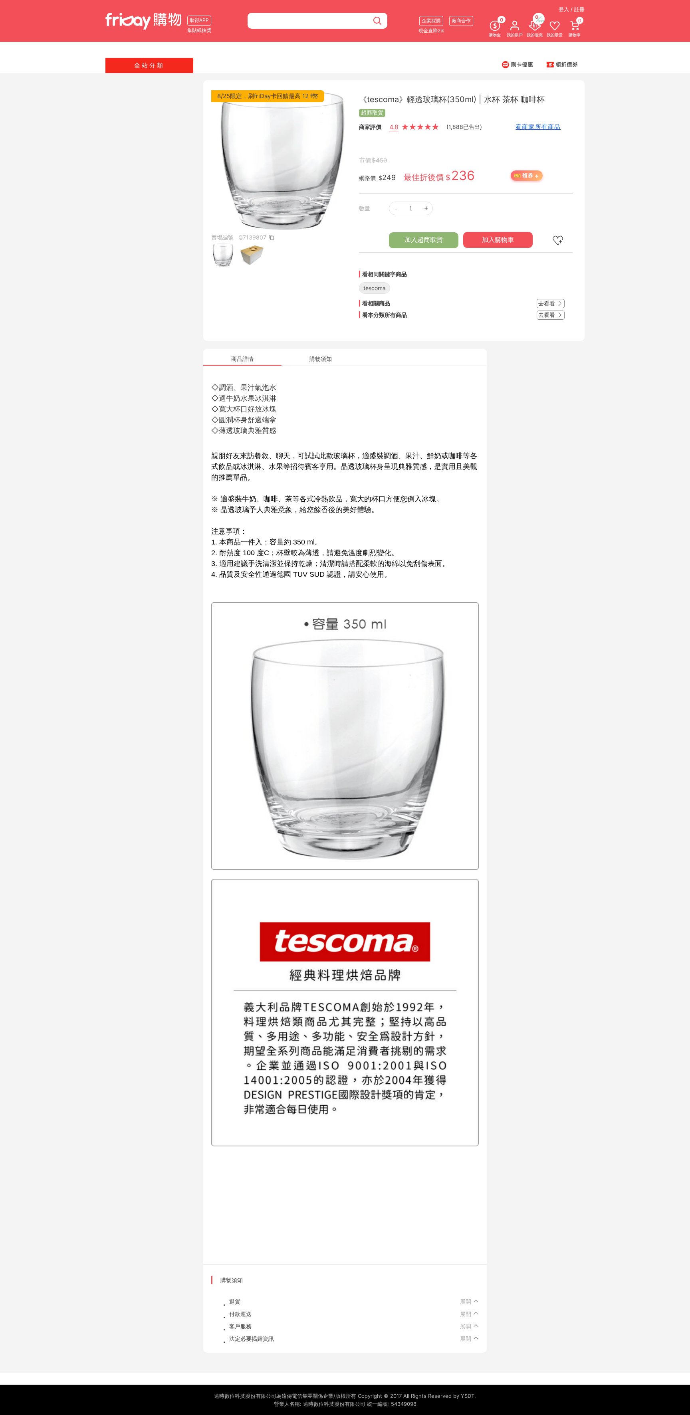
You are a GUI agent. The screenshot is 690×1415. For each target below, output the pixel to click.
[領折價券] (562, 64)
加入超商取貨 (423, 239)
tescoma (374, 288)
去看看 (547, 303)
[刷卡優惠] (517, 64)
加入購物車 (498, 239)
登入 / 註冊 (572, 9)
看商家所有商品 (538, 127)
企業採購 (431, 21)
